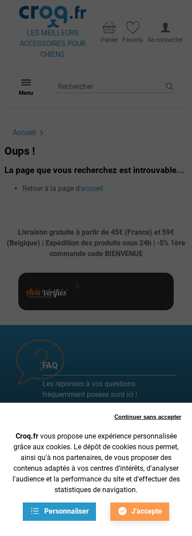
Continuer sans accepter (147, 417)
